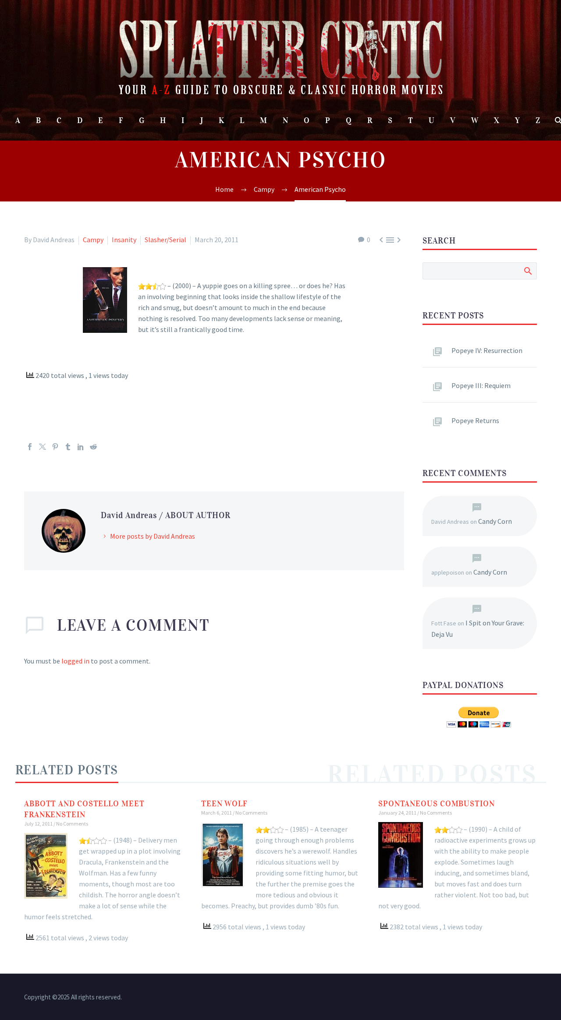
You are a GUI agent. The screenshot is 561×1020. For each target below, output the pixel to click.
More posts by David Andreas (152, 536)
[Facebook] (29, 446)
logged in (75, 660)
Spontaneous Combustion (436, 803)
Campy (93, 239)
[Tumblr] (67, 446)
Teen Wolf (224, 803)
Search (527, 270)
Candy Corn (495, 521)
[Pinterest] (55, 446)
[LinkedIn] (80, 446)
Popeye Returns (475, 420)
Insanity (124, 239)
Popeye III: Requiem (481, 385)
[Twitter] (42, 446)
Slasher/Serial (165, 239)
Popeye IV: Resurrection (486, 350)
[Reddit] (93, 446)
